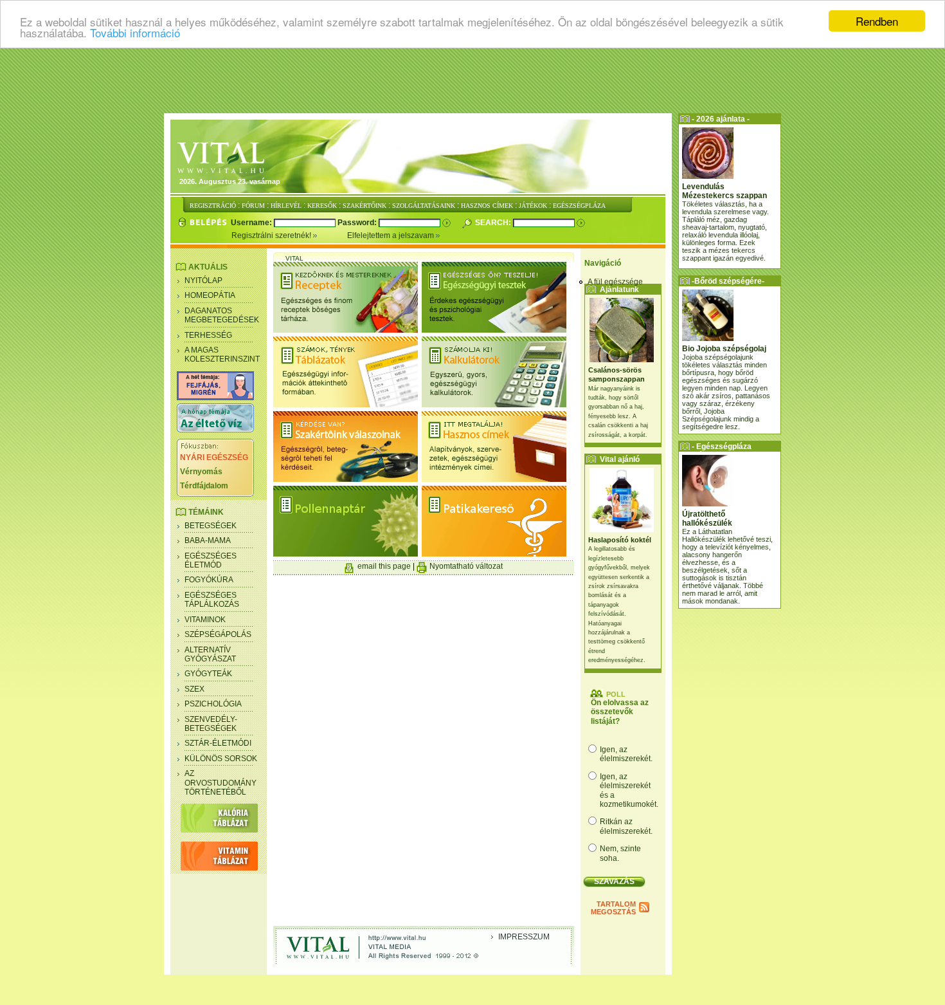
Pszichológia (213, 703)
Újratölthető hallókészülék (707, 519)
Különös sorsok (220, 758)
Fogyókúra (208, 579)
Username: (252, 222)
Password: (358, 222)
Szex (194, 689)
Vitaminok (205, 619)
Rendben (877, 21)
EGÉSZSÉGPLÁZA (579, 205)
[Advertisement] (472, 80)
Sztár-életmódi (217, 743)
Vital (294, 258)
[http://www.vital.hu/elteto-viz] (215, 429)
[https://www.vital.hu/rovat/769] (215, 397)
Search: (494, 222)
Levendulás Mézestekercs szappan (724, 191)
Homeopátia (209, 295)
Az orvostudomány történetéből (220, 783)
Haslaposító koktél (619, 540)
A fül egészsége (615, 281)
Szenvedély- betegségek (210, 724)
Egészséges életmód (210, 560)
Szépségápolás (217, 634)
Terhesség (208, 335)
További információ (135, 32)
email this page (384, 566)
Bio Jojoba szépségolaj (724, 348)
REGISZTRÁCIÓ (213, 205)
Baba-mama (207, 540)
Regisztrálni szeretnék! (272, 235)
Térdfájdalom (204, 485)
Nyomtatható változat (466, 566)
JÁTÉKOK (533, 205)
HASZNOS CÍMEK (487, 205)
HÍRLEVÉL (286, 205)
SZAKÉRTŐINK (364, 205)
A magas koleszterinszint (222, 355)
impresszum (524, 936)
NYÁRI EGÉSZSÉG (214, 457)
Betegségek (210, 525)
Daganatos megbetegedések (221, 315)
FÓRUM (253, 205)
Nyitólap (203, 280)
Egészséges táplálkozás (211, 600)
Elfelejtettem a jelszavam (391, 235)
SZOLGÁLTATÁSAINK (423, 205)
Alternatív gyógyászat (210, 654)
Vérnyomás (201, 471)
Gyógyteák (208, 673)
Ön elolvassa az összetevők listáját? (620, 712)
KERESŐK (322, 205)
